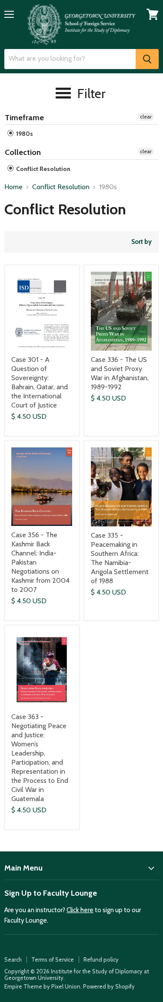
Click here (80, 910)
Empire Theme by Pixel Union (42, 986)
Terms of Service (52, 959)
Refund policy (101, 959)
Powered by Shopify (109, 986)
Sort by (141, 242)
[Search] (147, 59)
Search (13, 959)
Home (13, 187)
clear (146, 116)
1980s (24, 134)
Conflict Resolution (42, 169)
